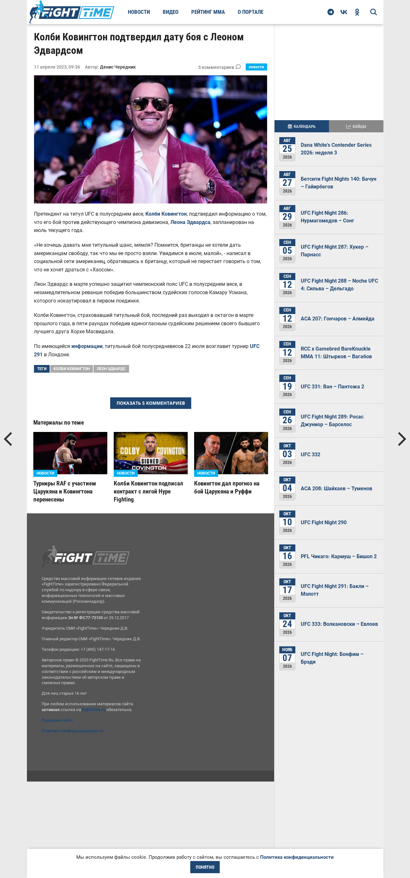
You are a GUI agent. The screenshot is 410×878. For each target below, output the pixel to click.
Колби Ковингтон (166, 214)
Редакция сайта (57, 720)
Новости (139, 12)
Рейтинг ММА (208, 12)
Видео (170, 12)
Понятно (205, 867)
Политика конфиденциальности (72, 730)
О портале (250, 12)
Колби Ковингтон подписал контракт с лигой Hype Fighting (148, 491)
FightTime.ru (93, 709)
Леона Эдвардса (190, 222)
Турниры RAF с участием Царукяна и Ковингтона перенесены (64, 491)
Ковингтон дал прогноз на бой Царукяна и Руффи (226, 487)
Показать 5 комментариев (151, 403)
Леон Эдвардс (111, 369)
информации (86, 346)
